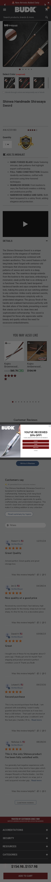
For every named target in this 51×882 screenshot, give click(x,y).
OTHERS (36, 450)
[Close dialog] (50, 426)
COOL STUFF (35, 447)
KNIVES (35, 444)
